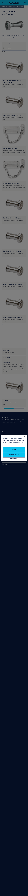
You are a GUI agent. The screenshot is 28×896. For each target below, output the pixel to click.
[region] (14, 448)
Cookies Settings (14, 458)
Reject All (14, 449)
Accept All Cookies (14, 454)
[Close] (24, 436)
